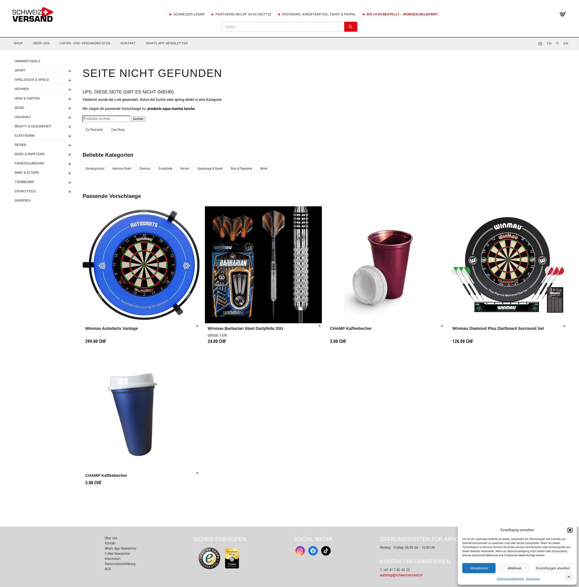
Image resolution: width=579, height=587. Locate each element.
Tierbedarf (25, 181)
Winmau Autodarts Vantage (111, 328)
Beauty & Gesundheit (33, 126)
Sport (20, 70)
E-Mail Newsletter (117, 553)
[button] (570, 530)
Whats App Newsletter (167, 43)
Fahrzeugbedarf (30, 163)
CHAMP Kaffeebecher (351, 328)
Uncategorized (94, 168)
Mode (19, 107)
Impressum (533, 578)
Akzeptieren (479, 568)
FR (549, 43)
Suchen (138, 119)
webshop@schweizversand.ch (401, 575)
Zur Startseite (94, 129)
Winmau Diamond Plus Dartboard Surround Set (498, 328)
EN (566, 43)
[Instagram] (300, 551)
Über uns (41, 43)
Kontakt (128, 43)
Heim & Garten (27, 98)
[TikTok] (326, 551)
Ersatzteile (25, 191)
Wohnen (22, 89)
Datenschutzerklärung (510, 578)
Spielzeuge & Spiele (32, 79)
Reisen (20, 144)
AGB (108, 569)
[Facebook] (313, 551)
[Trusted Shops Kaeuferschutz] (209, 558)
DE (540, 43)
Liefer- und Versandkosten (85, 43)
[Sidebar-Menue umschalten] (289, 49)
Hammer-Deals (27, 61)
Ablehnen (515, 568)
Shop (18, 43)
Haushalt (23, 117)
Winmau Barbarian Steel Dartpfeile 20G (245, 328)
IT (557, 43)
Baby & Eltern (27, 172)
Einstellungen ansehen (553, 568)
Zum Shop (117, 129)
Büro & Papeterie (30, 154)
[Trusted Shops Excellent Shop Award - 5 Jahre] (232, 558)
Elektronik (25, 135)
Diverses (22, 200)
